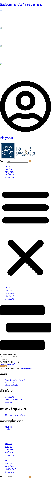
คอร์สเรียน (9, 172)
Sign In (3, 366)
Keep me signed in (11, 362)
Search (3, 161)
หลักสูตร (8, 169)
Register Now (26, 368)
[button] (25, 232)
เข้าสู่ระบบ (6, 137)
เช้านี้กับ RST (10, 175)
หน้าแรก (8, 166)
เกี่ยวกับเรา (9, 178)
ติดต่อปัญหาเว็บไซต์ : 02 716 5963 (21, 4)
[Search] (30, 161)
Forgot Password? (7, 364)
